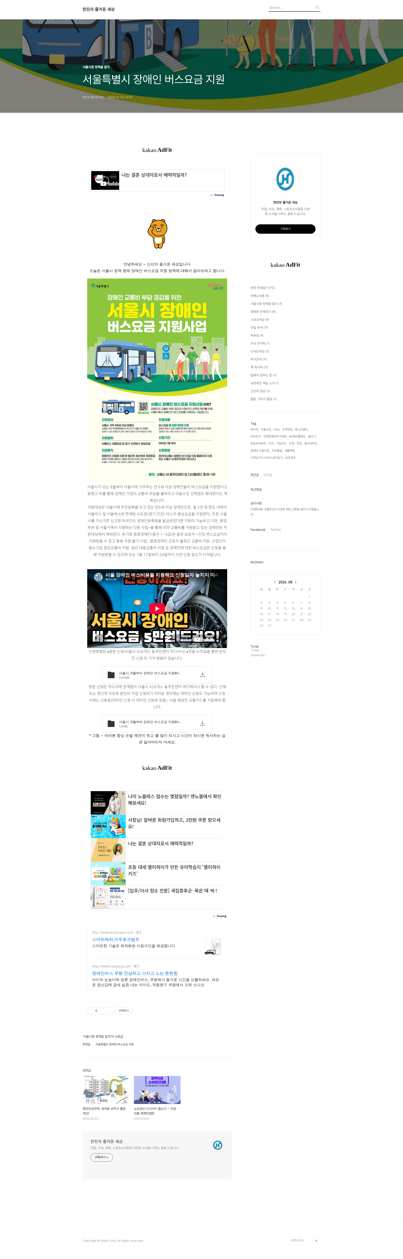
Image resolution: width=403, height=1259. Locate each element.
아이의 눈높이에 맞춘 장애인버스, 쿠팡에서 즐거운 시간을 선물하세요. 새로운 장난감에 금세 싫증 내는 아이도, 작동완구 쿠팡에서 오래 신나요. (155, 982)
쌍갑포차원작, (258, 443)
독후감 (257, 335)
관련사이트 (297, 1240)
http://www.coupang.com (111, 966)
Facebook (257, 530)
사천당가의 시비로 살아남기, (266, 457)
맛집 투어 (259, 327)
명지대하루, (311, 443)
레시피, (254, 429)
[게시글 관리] (107, 1010)
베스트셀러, (301, 429)
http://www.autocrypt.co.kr (113, 932)
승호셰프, (290, 457)
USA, (277, 429)
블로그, (312, 436)
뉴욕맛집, (287, 429)
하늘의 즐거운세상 (301, 1211)
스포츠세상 (259, 319)
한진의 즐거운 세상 (99, 9)
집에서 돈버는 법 (263, 375)
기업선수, (281, 443)
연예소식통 (259, 296)
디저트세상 (259, 351)
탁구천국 (258, 359)
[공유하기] (101, 1010)
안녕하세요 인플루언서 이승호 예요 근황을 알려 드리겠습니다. (284, 512)
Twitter (275, 530)
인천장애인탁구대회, (275, 436)
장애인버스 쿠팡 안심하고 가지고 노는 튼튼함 (135, 973)
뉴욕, (292, 443)
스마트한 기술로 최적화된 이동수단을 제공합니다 (133, 945)
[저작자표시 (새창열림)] (135, 1011)
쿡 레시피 (259, 367)
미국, (271, 443)
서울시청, (266, 429)
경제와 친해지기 (263, 312)
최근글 (254, 475)
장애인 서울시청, (260, 450)
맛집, (299, 443)
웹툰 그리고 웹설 (263, 399)
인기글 (268, 475)
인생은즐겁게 (298, 1203)
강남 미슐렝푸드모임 (303, 1225)
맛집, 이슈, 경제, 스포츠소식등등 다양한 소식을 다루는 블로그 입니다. (134, 1148)
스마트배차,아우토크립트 (115, 939)
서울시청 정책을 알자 (266, 304)
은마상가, (255, 436)
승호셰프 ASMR (300, 1218)
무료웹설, (277, 450)
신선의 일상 (260, 391)
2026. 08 (285, 582)
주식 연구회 (260, 343)
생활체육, (290, 450)
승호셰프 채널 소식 (264, 383)
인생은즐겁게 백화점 (303, 1196)
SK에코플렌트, (297, 436)
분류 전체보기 (262, 288)
